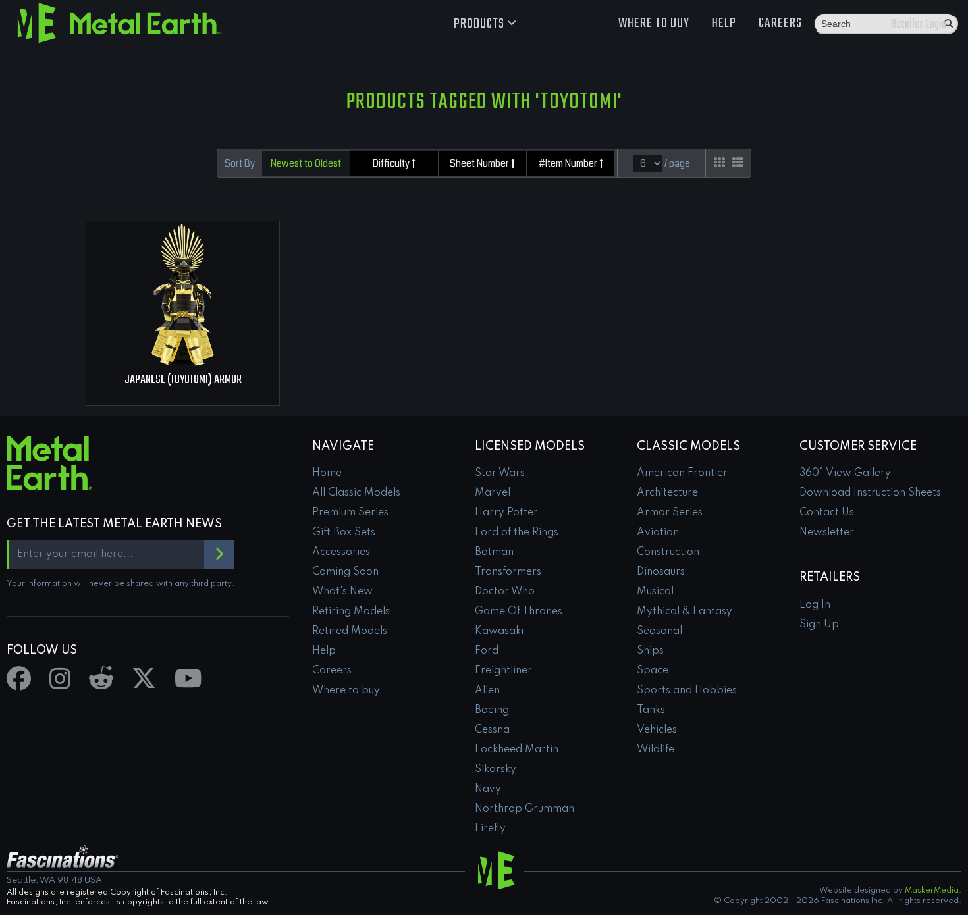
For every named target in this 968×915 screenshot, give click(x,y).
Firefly (490, 829)
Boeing (492, 710)
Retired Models (349, 631)
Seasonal (659, 631)
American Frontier (682, 473)
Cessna (492, 730)
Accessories (341, 552)
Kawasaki (499, 631)
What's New (342, 592)
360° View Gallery (845, 473)
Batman (494, 552)
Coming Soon (345, 572)
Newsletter (826, 532)
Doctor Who (505, 592)
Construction (668, 552)
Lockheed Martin (516, 750)
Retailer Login (918, 24)
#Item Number (569, 163)
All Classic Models (356, 493)
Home (327, 473)
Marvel (492, 493)
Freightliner (503, 671)
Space (652, 671)
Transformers (508, 572)
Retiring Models (351, 611)
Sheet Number (480, 163)
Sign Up (819, 624)
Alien (487, 690)
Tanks (651, 710)
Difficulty (392, 163)
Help (724, 23)
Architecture (667, 493)
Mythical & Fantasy (684, 611)
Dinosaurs (661, 572)
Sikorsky (495, 769)
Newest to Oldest (306, 163)
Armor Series (670, 513)
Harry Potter (506, 513)
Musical (655, 592)
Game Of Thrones (518, 611)
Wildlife (655, 750)
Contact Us (826, 513)
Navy (488, 789)
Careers (780, 23)
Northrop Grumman (524, 809)
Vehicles (657, 730)
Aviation (658, 532)
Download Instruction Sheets (870, 493)
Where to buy (653, 23)
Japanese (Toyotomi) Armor (183, 380)
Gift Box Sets (343, 532)
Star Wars (500, 473)
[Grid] (719, 163)
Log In (814, 605)
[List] (737, 163)
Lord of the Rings (516, 532)
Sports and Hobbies (687, 690)
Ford (486, 651)
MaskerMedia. (933, 891)
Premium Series (350, 513)
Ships (650, 651)
